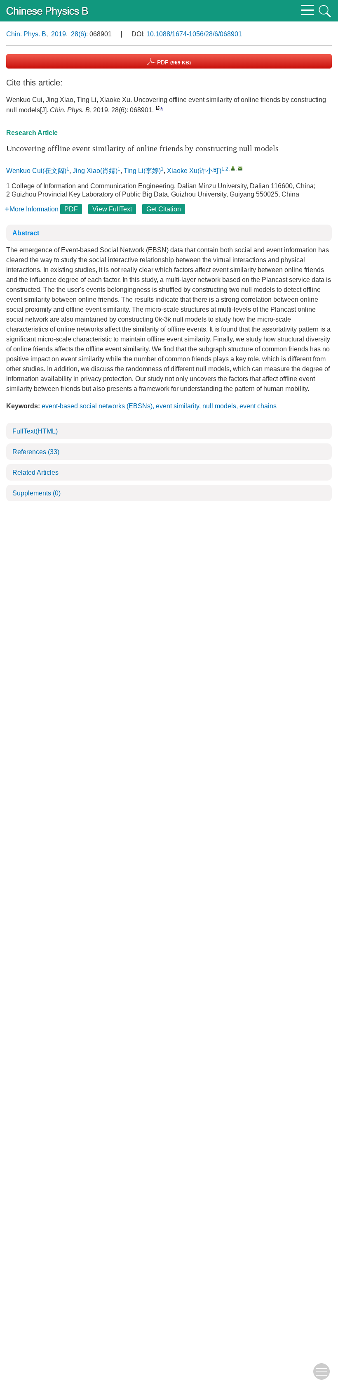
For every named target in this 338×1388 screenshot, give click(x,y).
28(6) (78, 34)
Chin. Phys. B (26, 34)
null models (219, 406)
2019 (58, 34)
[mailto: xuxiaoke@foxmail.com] (240, 168)
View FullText (112, 209)
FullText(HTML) (35, 431)
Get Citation (163, 209)
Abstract (25, 233)
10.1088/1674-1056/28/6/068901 (194, 34)
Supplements (36, 493)
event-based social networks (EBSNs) (97, 406)
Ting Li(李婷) (142, 170)
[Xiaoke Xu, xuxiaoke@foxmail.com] (233, 168)
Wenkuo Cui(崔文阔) (36, 170)
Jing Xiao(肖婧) (95, 170)
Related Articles (35, 472)
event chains (258, 406)
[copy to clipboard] (159, 108)
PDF (173, 62)
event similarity (177, 406)
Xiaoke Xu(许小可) (194, 170)
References (35, 451)
